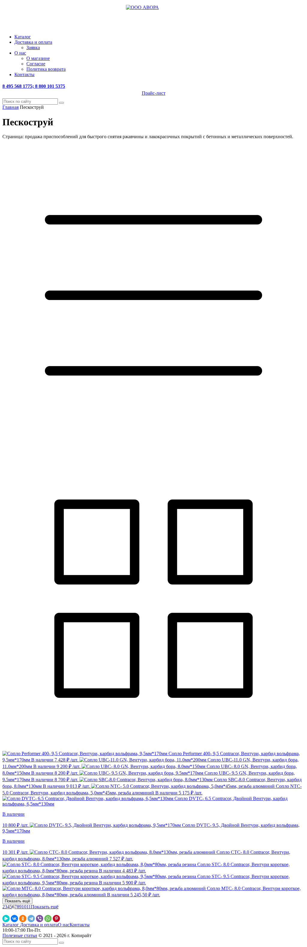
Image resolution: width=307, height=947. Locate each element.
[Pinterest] (56, 918)
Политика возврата (46, 69)
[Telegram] (31, 918)
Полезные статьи (19, 935)
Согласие (35, 63)
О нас (20, 52)
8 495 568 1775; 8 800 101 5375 (33, 86)
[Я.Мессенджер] (6, 918)
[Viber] (39, 918)
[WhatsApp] (48, 918)
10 (24, 906)
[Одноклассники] (22, 918)
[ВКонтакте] (14, 918)
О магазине (38, 58)
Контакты (24, 74)
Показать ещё (44, 906)
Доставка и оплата (33, 42)
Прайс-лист (153, 93)
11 (28, 906)
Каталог (22, 36)
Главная (10, 107)
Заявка (33, 47)
